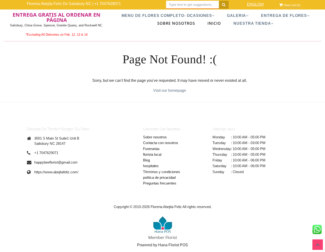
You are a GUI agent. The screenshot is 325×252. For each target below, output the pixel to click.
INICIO (214, 23)
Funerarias (151, 149)
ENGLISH (255, 4)
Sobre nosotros (155, 137)
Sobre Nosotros (176, 23)
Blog (146, 160)
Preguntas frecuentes (159, 183)
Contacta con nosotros (160, 143)
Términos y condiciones (161, 172)
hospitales (151, 166)
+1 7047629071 (107, 4)
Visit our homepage (169, 90)
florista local (152, 154)
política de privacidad (159, 177)
